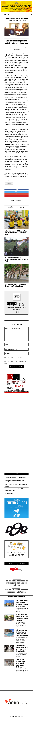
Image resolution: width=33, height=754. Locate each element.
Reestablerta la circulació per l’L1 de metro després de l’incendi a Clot (22, 648)
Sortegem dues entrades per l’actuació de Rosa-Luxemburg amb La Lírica (14, 489)
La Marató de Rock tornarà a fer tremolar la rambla (15, 477)
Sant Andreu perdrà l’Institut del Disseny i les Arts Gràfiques (15, 285)
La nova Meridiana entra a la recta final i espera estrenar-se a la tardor (22, 617)
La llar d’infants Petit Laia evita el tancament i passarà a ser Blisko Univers (15, 232)
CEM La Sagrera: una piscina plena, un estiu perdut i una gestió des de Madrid (22, 633)
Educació (18, 200)
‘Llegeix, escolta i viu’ (8, 493)
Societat (17, 48)
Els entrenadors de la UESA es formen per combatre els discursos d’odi (16, 259)
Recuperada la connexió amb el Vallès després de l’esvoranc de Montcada (21, 663)
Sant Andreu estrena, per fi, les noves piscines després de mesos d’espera (22, 603)
